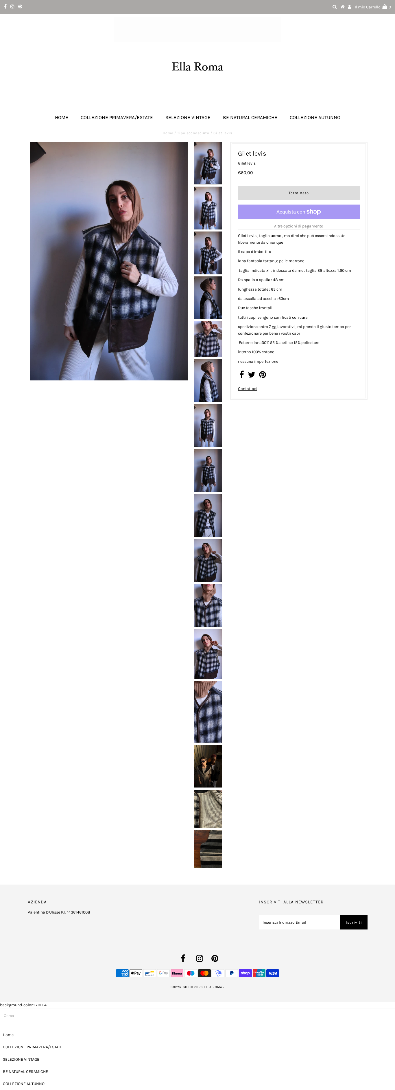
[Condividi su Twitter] (251, 376)
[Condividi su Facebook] (241, 376)
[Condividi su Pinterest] (262, 376)
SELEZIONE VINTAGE (188, 117)
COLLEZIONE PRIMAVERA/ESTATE (117, 117)
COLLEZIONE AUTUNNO (315, 117)
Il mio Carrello (373, 7)
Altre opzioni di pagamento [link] (298, 226)
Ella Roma (213, 987)
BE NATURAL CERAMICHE (250, 117)
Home (61, 117)
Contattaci (247, 388)
